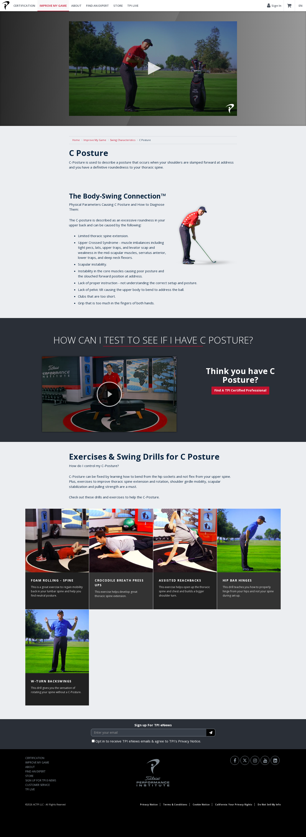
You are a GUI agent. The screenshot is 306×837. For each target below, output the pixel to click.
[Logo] (230, 109)
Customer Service (37, 785)
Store (118, 6)
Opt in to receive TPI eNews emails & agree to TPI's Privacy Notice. (148, 741)
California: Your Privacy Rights (233, 804)
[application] (153, 68)
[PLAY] (109, 394)
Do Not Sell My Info (269, 804)
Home (76, 140)
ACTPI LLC (38, 804)
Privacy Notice (149, 804)
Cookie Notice (201, 804)
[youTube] (265, 760)
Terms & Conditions (175, 804)
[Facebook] (234, 760)
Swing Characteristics (122, 140)
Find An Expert (97, 6)
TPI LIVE (132, 6)
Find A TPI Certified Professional (240, 390)
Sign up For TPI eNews (153, 725)
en (300, 6)
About (76, 6)
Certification (24, 6)
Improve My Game (53, 6)
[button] (153, 68)
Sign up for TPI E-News (40, 780)
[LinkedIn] (275, 760)
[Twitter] (244, 760)
